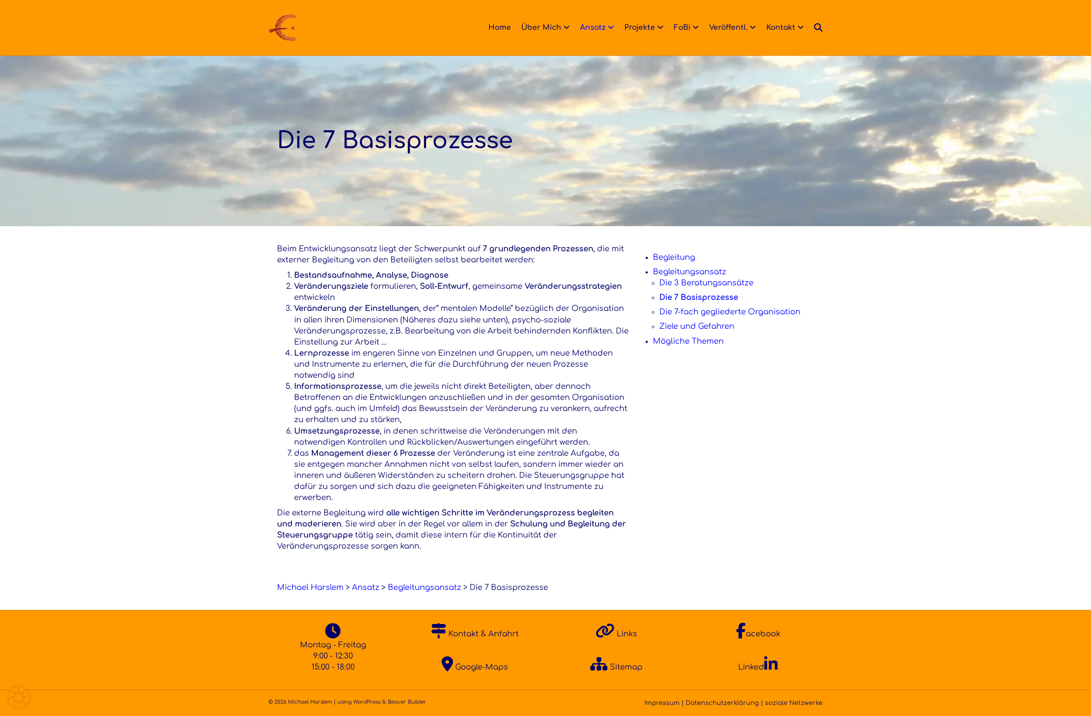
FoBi (682, 27)
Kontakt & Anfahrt (482, 634)
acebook (763, 634)
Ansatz (593, 27)
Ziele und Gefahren (696, 326)
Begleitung (674, 257)
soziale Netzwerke (794, 702)
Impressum (662, 702)
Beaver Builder (407, 702)
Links (626, 634)
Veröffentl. (728, 27)
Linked (751, 667)
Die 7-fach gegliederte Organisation (729, 312)
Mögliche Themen (688, 341)
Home (499, 27)
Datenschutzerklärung (722, 702)
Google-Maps (480, 667)
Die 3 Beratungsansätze (706, 283)
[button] (19, 697)
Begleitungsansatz (689, 271)
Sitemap (625, 667)
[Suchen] (816, 27)
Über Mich (541, 27)
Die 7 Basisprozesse (698, 297)
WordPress (367, 702)
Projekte (639, 27)
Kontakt (780, 27)
